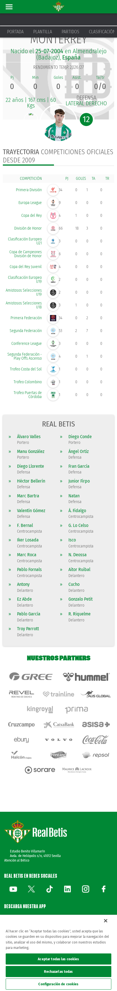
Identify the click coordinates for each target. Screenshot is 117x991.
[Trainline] (58, 694)
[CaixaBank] (58, 724)
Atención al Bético (16, 860)
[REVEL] (21, 694)
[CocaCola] (95, 739)
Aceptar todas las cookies (58, 959)
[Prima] (77, 709)
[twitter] (31, 889)
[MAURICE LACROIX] (77, 770)
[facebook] (103, 889)
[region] (58, 953)
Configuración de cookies (58, 984)
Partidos (70, 31)
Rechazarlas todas (58, 971)
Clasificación (102, 31)
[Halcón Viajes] (21, 755)
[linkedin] (67, 889)
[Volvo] (58, 739)
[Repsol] (95, 755)
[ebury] (21, 739)
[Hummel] (86, 677)
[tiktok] (49, 889)
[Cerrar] (105, 920)
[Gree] (31, 677)
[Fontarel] (58, 755)
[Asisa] (95, 724)
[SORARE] (40, 770)
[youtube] (13, 889)
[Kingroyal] (40, 709)
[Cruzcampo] (21, 724)
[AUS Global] (95, 694)
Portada (15, 31)
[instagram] (85, 889)
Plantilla (42, 31)
